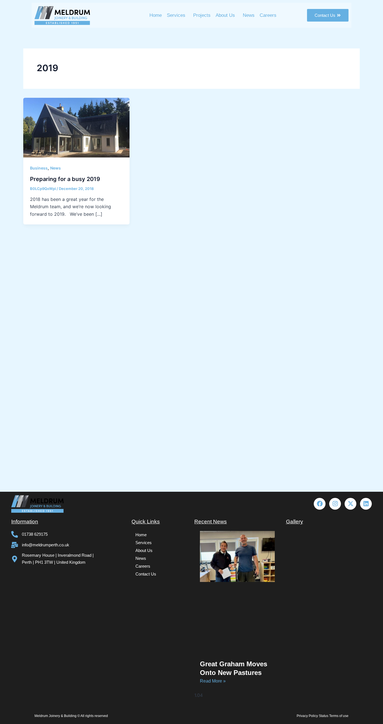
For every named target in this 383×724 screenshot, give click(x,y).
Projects (202, 15)
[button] (177, 15)
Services (176, 15)
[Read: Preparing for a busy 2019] (76, 127)
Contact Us (145, 574)
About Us (225, 15)
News (249, 15)
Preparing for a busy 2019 (65, 179)
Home (155, 15)
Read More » (213, 681)
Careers (268, 15)
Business (39, 168)
